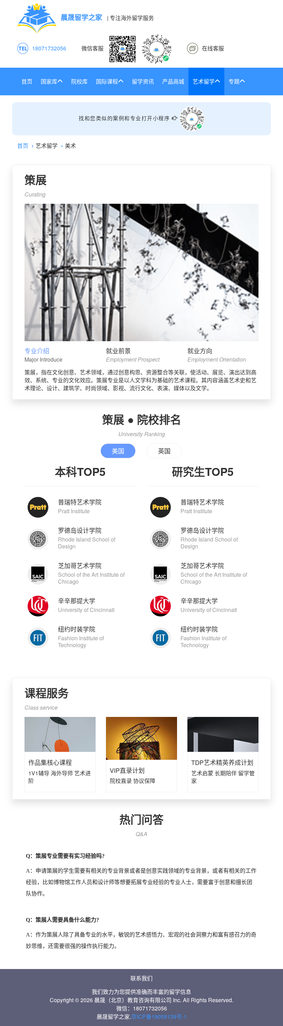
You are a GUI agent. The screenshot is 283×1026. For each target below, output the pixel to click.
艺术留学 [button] (204, 81)
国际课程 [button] (107, 81)
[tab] (60, 355)
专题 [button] (234, 81)
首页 (26, 81)
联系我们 (141, 978)
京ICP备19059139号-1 (159, 1016)
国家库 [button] (49, 81)
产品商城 (173, 81)
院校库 (79, 81)
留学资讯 (143, 81)
